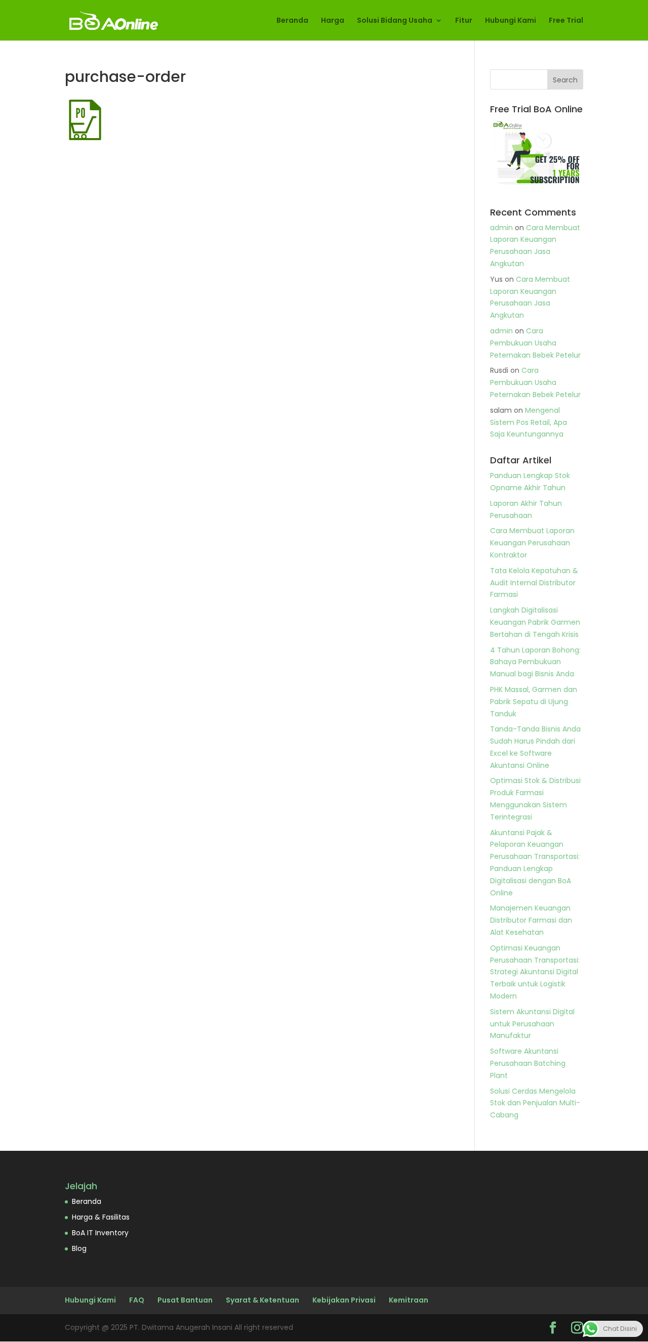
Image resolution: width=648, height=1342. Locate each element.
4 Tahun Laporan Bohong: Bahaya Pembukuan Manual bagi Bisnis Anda (535, 662)
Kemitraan (408, 1300)
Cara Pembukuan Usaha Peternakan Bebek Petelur (535, 343)
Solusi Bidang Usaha (394, 21)
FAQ (136, 1300)
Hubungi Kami (510, 21)
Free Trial (566, 21)
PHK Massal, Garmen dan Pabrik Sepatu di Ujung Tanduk (533, 701)
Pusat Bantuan (185, 1300)
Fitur (463, 21)
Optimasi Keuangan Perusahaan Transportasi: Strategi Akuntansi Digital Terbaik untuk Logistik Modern (535, 972)
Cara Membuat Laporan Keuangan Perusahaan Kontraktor (532, 543)
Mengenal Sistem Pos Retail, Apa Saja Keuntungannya (528, 422)
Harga (332, 21)
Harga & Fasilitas (101, 1217)
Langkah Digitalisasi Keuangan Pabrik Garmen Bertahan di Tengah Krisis (535, 622)
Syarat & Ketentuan (262, 1300)
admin (501, 228)
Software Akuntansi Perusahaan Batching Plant (527, 1063)
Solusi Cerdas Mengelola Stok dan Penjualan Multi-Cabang (535, 1103)
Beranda (292, 21)
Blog (79, 1248)
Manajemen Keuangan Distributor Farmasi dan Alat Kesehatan (531, 920)
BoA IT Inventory (100, 1233)
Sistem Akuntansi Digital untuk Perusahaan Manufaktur (532, 1024)
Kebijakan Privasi (344, 1300)
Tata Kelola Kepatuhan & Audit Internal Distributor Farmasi (534, 583)
